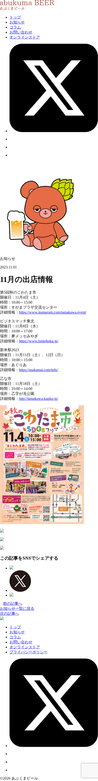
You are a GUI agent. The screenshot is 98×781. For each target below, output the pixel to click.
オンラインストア (25, 37)
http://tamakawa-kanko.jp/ (38, 399)
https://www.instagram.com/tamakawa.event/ (52, 312)
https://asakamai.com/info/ (38, 370)
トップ (15, 17)
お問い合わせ (21, 32)
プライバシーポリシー (29, 652)
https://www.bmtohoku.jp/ (38, 341)
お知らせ (17, 22)
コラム (15, 27)
